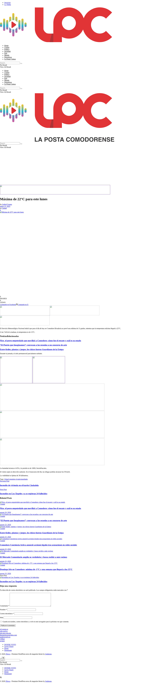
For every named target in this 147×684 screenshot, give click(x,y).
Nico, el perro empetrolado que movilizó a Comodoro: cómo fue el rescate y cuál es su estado (40, 340)
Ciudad (6, 47)
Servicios (7, 3)
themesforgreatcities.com (8, 635)
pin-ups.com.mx (5, 633)
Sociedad (7, 51)
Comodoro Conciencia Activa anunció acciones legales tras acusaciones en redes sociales (38, 545)
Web (1, 617)
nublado (25, 479)
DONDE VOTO (10, 644)
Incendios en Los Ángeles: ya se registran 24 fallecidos (23, 581)
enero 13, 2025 (5, 206)
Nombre (3, 610)
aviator (2, 641)
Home (6, 45)
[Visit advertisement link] (55, 194)
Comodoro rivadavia (15, 479)
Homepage (8, 650)
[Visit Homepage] (57, 42)
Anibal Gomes (7, 204)
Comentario (4, 606)
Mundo (6, 55)
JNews (8, 654)
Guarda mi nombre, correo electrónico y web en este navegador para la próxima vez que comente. (36, 622)
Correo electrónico (7, 613)
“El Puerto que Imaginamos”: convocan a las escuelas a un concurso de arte (33, 345)
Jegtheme (48, 654)
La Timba (7, 4)
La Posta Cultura (10, 59)
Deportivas (8, 57)
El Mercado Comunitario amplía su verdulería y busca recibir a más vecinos (33, 557)
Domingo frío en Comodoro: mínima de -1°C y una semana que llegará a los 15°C (36, 569)
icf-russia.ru (4, 629)
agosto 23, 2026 (5, 525)
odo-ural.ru (4, 631)
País (5, 53)
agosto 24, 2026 (5, 512)
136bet (2, 639)
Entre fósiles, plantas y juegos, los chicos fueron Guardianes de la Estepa (32, 349)
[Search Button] (21, 63)
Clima (6, 479)
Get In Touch (8, 646)
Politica (6, 49)
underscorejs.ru (5, 637)
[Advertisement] (64, 170)
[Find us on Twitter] (1, 678)
